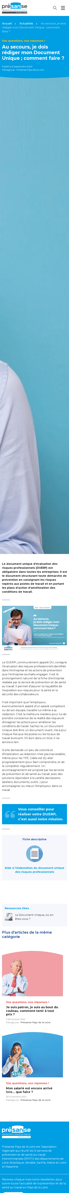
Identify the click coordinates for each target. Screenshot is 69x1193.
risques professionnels (37, 871)
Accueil (7, 23)
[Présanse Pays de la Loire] (14, 8)
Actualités (26, 23)
